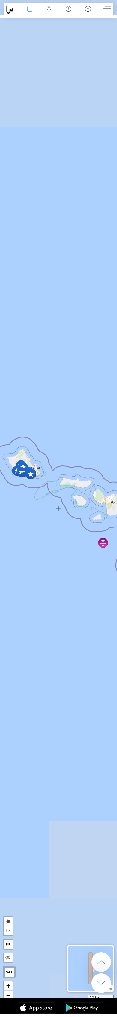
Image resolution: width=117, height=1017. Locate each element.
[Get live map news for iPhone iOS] (37, 1008)
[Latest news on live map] (12, 9)
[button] (22, 472)
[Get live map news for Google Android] (82, 1008)
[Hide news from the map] (8, 957)
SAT (9, 972)
